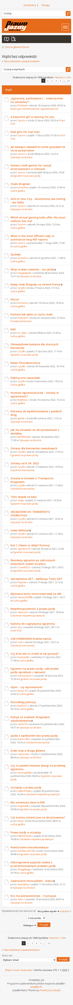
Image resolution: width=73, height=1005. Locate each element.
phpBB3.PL (36, 987)
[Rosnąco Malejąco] (36, 925)
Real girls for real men (25, 132)
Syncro (21, 120)
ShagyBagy (24, 869)
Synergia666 (25, 772)
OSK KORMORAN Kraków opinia (30, 638)
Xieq (20, 821)
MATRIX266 (24, 436)
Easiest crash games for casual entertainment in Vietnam (30, 167)
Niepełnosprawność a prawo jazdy (32, 608)
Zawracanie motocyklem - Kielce (31, 881)
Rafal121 (23, 705)
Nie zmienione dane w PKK (27, 802)
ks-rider (22, 332)
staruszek (23, 754)
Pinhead (22, 105)
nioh (20, 642)
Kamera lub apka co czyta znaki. (31, 314)
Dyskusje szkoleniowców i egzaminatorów (34, 108)
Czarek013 (24, 567)
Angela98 (23, 806)
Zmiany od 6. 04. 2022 (24, 463)
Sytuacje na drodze (21, 157)
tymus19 (22, 690)
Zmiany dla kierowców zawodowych (33, 448)
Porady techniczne (21, 321)
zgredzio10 (24, 548)
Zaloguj (45, 5)
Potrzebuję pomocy (23, 702)
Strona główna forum (17, 47)
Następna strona (59, 911)
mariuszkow (24, 675)
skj (19, 627)
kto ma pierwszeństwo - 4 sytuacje (33, 896)
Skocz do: (7, 955)
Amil (20, 899)
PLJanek (22, 582)
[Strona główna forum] (16, 26)
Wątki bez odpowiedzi (6, 39)
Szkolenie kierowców (22, 470)
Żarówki (15, 254)
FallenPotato (25, 791)
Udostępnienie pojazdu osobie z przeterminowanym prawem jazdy (33, 864)
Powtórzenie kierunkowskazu (29, 847)
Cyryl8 (21, 288)
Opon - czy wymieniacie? (26, 687)
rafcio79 (22, 724)
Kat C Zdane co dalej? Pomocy (30, 545)
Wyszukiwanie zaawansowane (21, 61)
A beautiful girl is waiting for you (32, 117)
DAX (13, 329)
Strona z (62, 77)
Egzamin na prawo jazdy (27, 175)
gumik (21, 418)
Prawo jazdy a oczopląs (25, 832)
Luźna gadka (17, 190)
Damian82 (23, 657)
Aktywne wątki (14, 39)
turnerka (23, 187)
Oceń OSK (16, 630)
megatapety (24, 273)
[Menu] (65, 27)
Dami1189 (23, 739)
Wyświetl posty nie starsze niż (19, 911)
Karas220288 (25, 597)
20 (68, 80)
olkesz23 (23, 612)
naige (21, 500)
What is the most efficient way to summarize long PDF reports (32, 237)
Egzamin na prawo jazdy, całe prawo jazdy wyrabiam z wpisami (34, 670)
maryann (23, 317)
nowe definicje (19, 530)
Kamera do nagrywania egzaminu (32, 623)
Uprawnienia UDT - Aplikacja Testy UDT (36, 579)
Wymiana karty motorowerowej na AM (35, 594)
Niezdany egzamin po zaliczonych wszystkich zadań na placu (32, 562)
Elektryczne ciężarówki (25, 378)
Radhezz (23, 399)
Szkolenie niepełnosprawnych (27, 615)
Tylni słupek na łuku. (23, 497)
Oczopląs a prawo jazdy (26, 787)
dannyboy (23, 884)
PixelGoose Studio (50, 990)
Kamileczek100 (26, 850)
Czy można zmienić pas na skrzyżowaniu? (37, 817)
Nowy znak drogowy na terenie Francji (35, 284)
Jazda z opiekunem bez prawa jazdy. (34, 735)
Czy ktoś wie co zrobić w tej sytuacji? (34, 653)
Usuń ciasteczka (22, 970)
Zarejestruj (29, 5)
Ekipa (8, 970)
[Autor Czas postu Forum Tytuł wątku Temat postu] (36, 918)
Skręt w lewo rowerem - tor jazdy (32, 269)
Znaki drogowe (20, 184)
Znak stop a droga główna (27, 750)
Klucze (14, 299)
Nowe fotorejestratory (25, 363)
